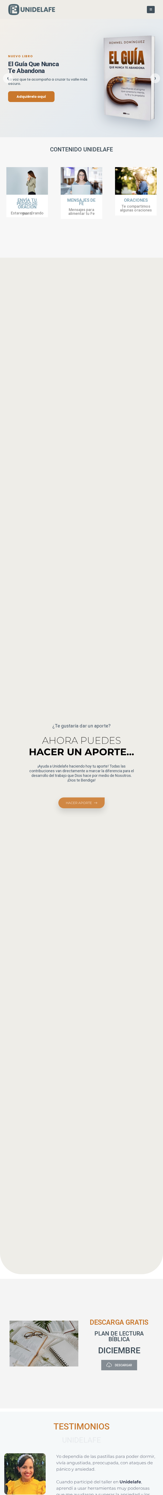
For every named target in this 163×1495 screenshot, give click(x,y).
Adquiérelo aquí (31, 96)
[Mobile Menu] (151, 9)
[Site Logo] (31, 9)
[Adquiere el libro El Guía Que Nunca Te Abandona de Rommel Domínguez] (129, 78)
